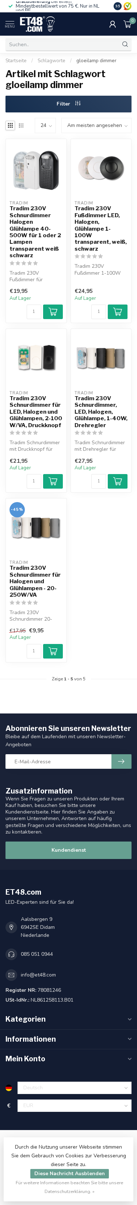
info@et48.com (38, 974)
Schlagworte (51, 60)
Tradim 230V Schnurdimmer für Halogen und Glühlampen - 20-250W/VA (35, 581)
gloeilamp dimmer (96, 60)
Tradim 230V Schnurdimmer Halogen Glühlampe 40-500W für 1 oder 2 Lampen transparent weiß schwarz (35, 232)
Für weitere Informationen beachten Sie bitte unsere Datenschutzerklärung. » (69, 1187)
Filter (64, 103)
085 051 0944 (37, 954)
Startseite (16, 60)
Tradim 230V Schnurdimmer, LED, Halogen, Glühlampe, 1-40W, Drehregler (101, 412)
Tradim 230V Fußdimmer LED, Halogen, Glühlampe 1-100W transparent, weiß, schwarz (101, 228)
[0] (127, 24)
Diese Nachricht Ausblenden (69, 1173)
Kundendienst (69, 850)
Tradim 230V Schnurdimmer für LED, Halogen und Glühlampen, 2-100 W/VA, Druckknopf (35, 412)
